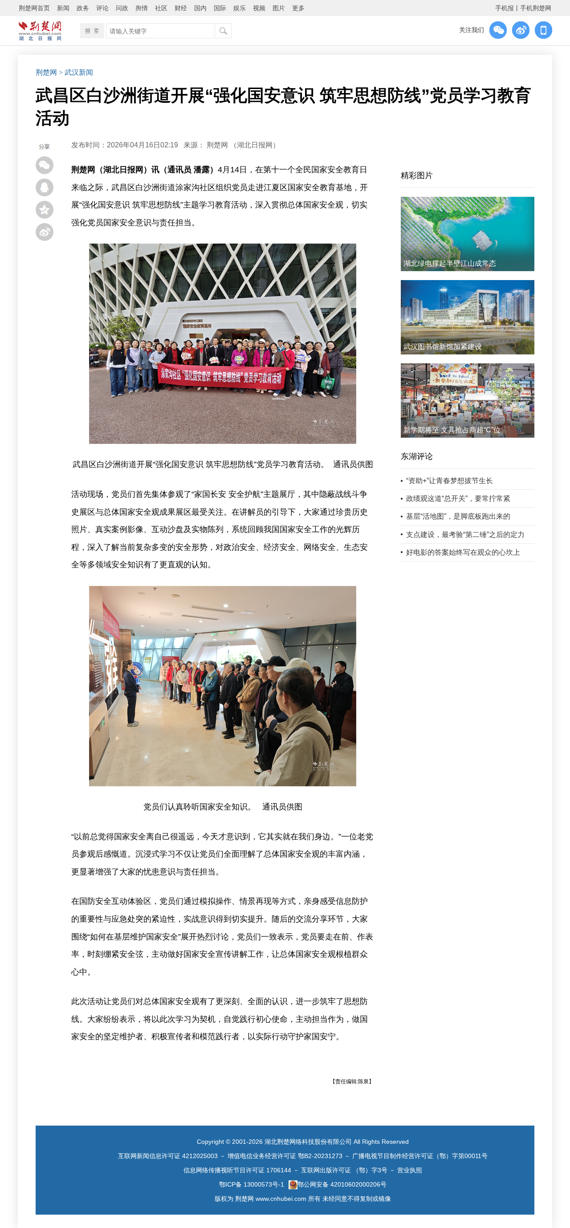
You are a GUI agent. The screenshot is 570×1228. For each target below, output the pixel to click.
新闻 (63, 8)
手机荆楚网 (535, 8)
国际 (220, 8)
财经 (181, 8)
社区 (161, 8)
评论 (102, 8)
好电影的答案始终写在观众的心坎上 (463, 552)
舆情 (141, 8)
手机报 (504, 8)
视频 (259, 8)
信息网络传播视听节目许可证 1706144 (237, 1170)
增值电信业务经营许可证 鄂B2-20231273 (285, 1155)
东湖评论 (417, 456)
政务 (83, 8)
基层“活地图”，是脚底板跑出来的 (458, 516)
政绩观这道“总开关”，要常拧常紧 (458, 498)
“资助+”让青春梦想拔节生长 (449, 480)
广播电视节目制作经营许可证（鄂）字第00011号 (420, 1155)
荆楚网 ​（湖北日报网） (243, 145)
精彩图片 (417, 175)
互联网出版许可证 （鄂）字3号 (344, 1170)
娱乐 (239, 8)
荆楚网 (46, 72)
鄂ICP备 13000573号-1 (251, 1184)
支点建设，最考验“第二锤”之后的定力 (465, 534)
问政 (122, 8)
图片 (279, 8)
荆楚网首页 (34, 8)
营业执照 (409, 1170)
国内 (200, 8)
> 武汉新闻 (76, 72)
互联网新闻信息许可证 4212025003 (168, 1155)
